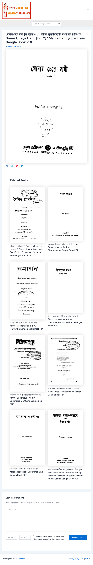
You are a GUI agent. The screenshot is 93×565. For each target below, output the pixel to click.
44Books (21, 559)
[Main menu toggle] (88, 10)
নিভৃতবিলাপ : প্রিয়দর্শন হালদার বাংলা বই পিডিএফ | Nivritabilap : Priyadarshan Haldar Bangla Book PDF (64, 391)
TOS (82, 559)
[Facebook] (7, 166)
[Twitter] (12, 166)
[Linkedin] (22, 166)
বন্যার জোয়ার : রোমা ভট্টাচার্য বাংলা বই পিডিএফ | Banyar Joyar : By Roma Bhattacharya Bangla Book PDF (63, 247)
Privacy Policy (74, 559)
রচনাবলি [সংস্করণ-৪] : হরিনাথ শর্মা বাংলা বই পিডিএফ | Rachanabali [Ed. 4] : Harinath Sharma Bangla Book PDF (27, 325)
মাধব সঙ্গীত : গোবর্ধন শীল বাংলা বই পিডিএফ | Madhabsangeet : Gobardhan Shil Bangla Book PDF (26, 471)
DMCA (87, 559)
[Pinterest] (17, 166)
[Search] (59, 24)
